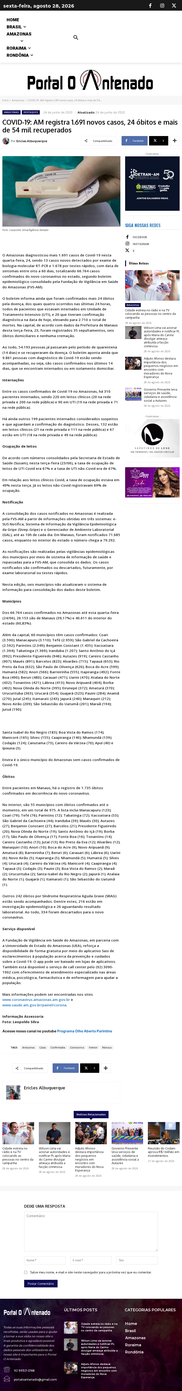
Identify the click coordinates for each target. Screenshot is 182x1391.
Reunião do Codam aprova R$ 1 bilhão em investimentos (163, 1152)
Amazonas (18, 100)
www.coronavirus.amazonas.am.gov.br (36, 999)
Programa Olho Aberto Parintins (84, 1031)
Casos (42, 1047)
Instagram (141, 244)
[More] (175, 140)
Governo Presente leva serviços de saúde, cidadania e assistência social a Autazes (160, 394)
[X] (174, 6)
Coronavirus (77, 1047)
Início (5, 100)
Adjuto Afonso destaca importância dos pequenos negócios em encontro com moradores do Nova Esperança (161, 368)
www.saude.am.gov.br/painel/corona (34, 1005)
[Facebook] (150, 6)
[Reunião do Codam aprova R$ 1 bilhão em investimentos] (164, 1133)
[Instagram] (162, 6)
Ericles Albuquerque (31, 141)
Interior (93, 1047)
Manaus (107, 1047)
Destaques (31, 112)
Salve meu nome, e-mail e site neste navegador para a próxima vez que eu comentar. (91, 1272)
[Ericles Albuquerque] (6, 141)
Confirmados (57, 1047)
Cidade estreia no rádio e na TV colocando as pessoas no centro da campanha (150, 313)
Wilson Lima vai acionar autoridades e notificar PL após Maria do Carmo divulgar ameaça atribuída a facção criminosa (162, 337)
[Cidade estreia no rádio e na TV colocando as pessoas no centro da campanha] (152, 285)
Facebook (140, 237)
